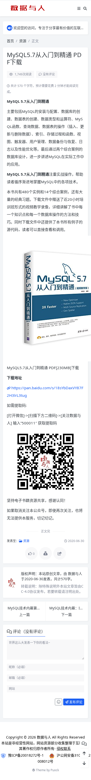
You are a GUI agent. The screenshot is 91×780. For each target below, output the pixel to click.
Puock (55, 770)
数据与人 (75, 573)
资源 (22, 40)
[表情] (58, 702)
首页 (10, 40)
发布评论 (75, 702)
